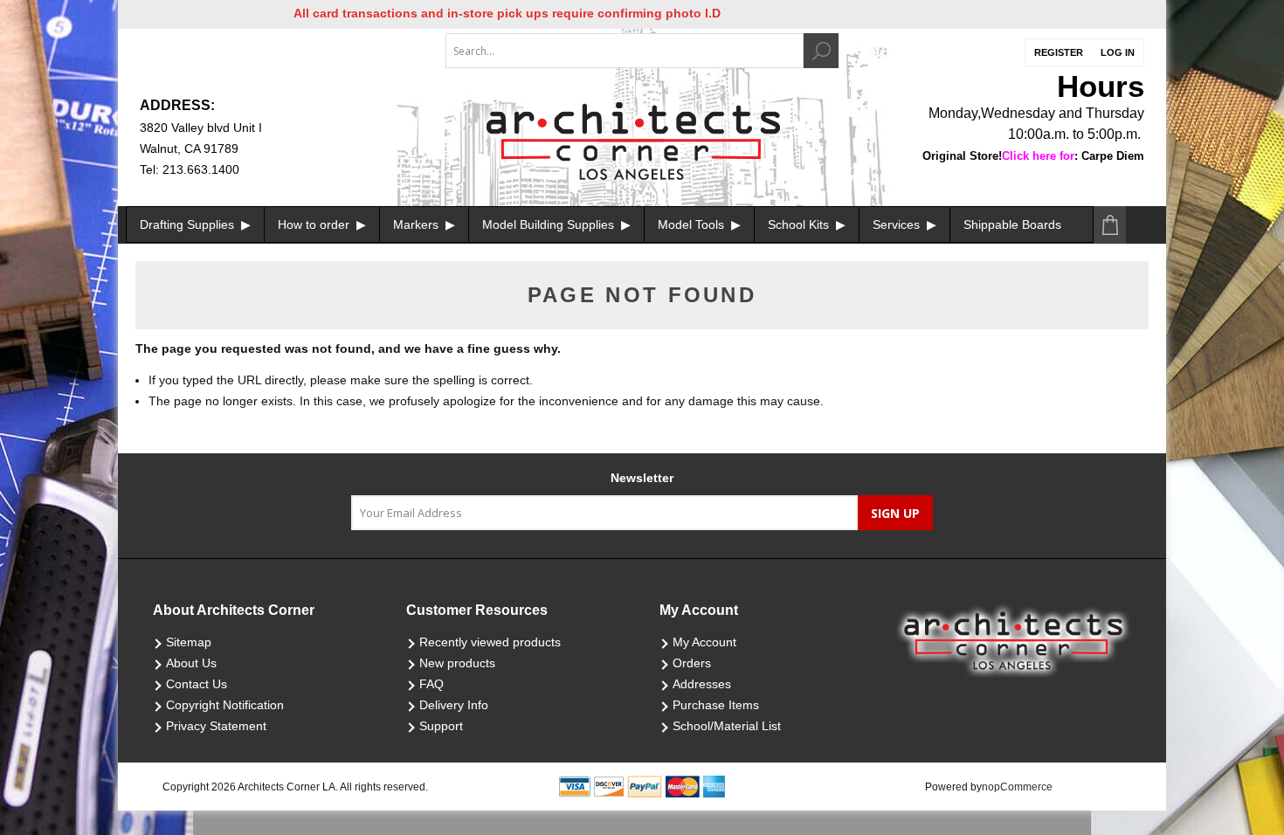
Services (898, 224)
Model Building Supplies (550, 224)
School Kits (800, 224)
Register (1058, 52)
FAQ (431, 684)
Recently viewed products (490, 642)
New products (457, 663)
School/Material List (727, 726)
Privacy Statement (216, 726)
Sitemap (188, 642)
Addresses (702, 684)
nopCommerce (1017, 787)
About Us (191, 663)
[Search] (821, 50)
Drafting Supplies (189, 224)
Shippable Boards (1012, 224)
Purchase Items (716, 705)
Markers (417, 224)
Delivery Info (453, 705)
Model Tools (693, 224)
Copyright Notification (225, 705)
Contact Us (196, 684)
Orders (692, 663)
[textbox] (624, 50)
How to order (315, 224)
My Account (704, 642)
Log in (1118, 52)
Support (441, 726)
